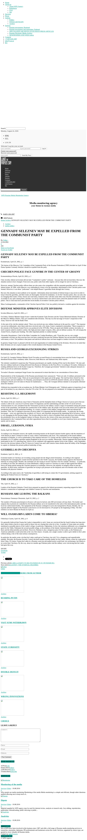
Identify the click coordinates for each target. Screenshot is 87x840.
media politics (9, 226)
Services (8, 14)
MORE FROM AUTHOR (30, 573)
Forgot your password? (8, 151)
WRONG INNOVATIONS (12, 696)
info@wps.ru (9, 41)
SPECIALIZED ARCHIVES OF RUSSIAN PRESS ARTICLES (31, 31)
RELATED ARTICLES (10, 573)
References (13, 8)
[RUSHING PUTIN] (12, 592)
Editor (5, 240)
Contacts (8, 37)
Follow (11, 768)
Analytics (5, 816)
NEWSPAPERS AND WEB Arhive (21, 35)
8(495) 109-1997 (9, 214)
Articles (7, 18)
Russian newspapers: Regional (19, 27)
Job (10, 12)
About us (8, 4)
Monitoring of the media (11, 784)
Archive (12, 24)
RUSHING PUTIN (9, 598)
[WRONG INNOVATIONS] (12, 690)
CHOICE (5, 721)
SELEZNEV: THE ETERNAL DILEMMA (23, 565)
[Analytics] (5, 812)
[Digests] (4, 796)
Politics (11, 20)
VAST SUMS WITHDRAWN (13, 622)
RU (6, 43)
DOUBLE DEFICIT (10, 672)
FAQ (11, 10)
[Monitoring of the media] (5, 780)
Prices (7, 16)
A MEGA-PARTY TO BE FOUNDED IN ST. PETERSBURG (33, 563)
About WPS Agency (16, 6)
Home (7, 3)
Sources (7, 25)
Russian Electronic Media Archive (20, 33)
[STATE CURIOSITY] (12, 641)
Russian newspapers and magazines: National (24, 29)
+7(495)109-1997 (11, 39)
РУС (6, 138)
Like (8, 766)
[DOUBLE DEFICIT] (12, 666)
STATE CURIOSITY (10, 647)
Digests (4, 800)
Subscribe (13, 771)
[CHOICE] (12, 715)
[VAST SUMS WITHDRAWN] (12, 616)
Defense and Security (16, 22)
